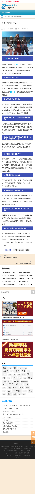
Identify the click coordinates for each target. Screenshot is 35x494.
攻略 (30, 377)
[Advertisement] (17, 476)
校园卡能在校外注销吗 (9, 278)
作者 (20, 368)
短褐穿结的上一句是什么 (10, 426)
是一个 (5, 384)
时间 (9, 381)
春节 (16, 381)
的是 (22, 387)
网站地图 (12, 448)
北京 (29, 371)
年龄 (9, 378)
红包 (4, 391)
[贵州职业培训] (17, 6)
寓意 (4, 378)
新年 (4, 381)
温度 (17, 64)
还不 (9, 393)
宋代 (29, 374)
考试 (9, 391)
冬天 (17, 370)
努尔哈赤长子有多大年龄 (26, 278)
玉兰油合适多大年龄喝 (10, 257)
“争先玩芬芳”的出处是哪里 (10, 408)
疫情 (9, 387)
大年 (14, 374)
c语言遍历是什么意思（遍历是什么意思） (10, 281)
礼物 (27, 388)
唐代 (5, 374)
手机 (20, 378)
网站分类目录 (29, 446)
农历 (12, 371)
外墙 (5, 58)
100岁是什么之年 (8, 417)
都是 (15, 394)
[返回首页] (33, 433)
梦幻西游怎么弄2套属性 (26, 275)
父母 (4, 387)
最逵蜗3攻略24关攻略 (9, 272)
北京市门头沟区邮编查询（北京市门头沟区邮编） (17, 405)
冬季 (23, 371)
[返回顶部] (33, 442)
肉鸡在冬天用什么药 (25, 272)
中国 (9, 368)
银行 (20, 394)
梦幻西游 (13, 384)
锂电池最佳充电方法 (9, 411)
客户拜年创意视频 (8, 423)
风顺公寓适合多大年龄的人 (23, 263)
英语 (24, 391)
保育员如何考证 (23, 281)
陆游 (24, 394)
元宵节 (5, 371)
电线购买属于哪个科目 (9, 429)
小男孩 (17, 457)
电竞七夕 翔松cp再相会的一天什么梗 (13, 414)
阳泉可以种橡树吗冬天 (9, 284)
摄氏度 (12, 92)
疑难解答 (18, 448)
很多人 (14, 378)
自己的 (17, 390)
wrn (7, 29)
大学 (10, 374)
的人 (15, 387)
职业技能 (8, 1)
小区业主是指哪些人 (8, 275)
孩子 (23, 374)
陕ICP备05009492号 (26, 448)
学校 (19, 375)
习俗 (14, 368)
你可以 (25, 368)
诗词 (4, 394)
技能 (25, 378)
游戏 (26, 384)
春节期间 (24, 381)
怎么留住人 (6, 432)
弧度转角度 (6, 420)
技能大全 (16, 1)
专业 (4, 368)
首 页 (2, 1)
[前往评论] (33, 437)
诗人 (30, 391)
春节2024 (8, 16)
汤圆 (21, 384)
